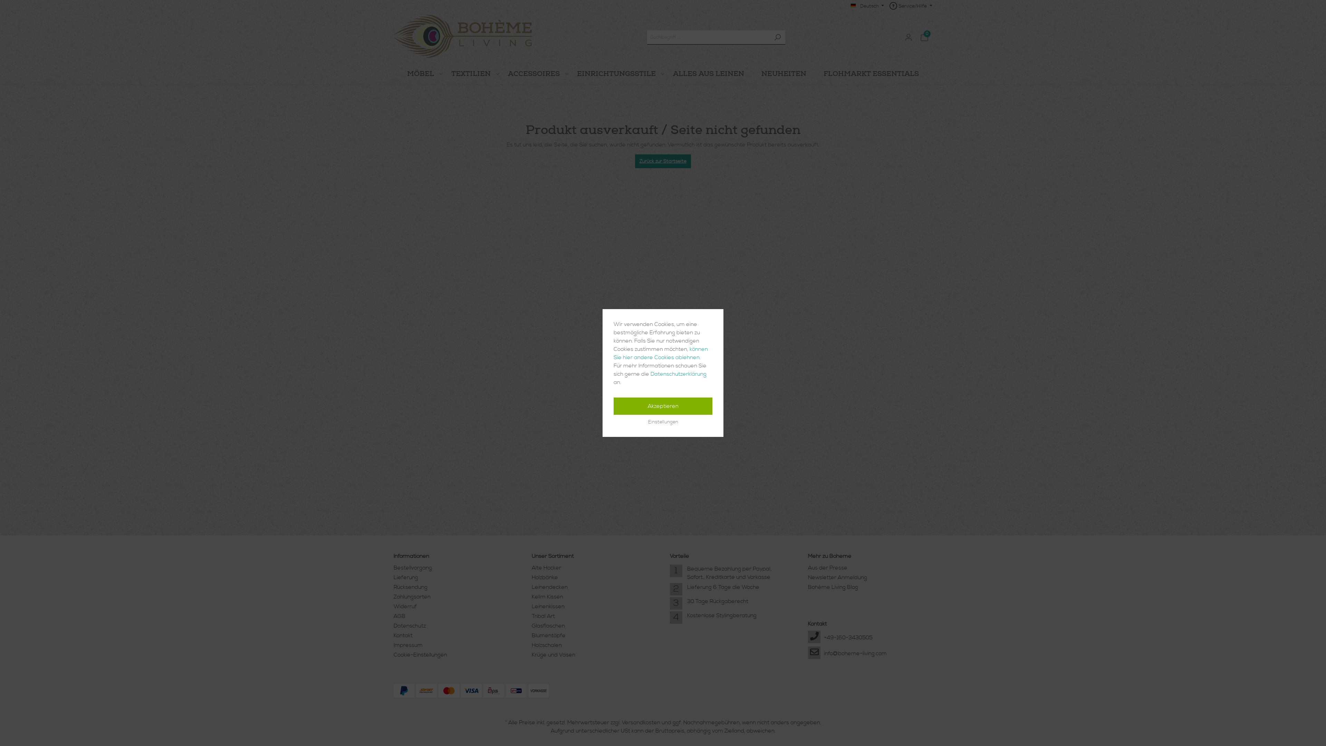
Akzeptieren (663, 406)
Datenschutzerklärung (679, 374)
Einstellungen (663, 422)
